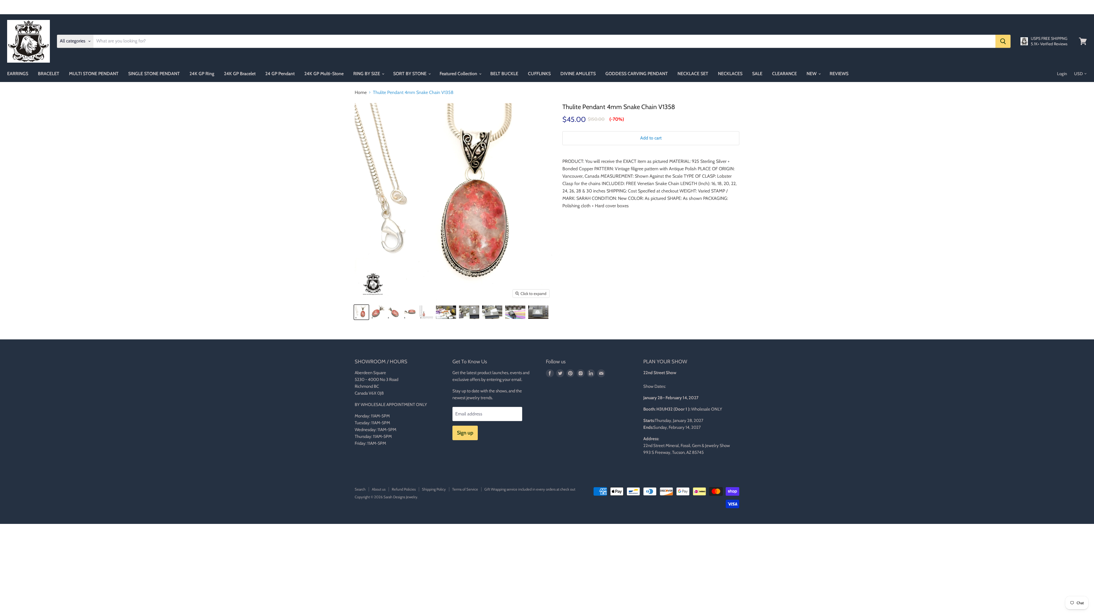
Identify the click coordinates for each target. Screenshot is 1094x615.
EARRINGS (17, 73)
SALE (757, 73)
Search (360, 489)
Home (361, 92)
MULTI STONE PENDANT (94, 73)
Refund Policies (404, 489)
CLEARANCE (784, 73)
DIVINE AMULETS (578, 73)
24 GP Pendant (280, 73)
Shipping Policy (434, 489)
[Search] (1003, 41)
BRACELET (48, 73)
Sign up (465, 433)
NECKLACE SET (692, 73)
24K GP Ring (201, 73)
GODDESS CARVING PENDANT (636, 73)
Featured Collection (459, 73)
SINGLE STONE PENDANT (154, 73)
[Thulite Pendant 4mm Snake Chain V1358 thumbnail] (361, 312)
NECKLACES (730, 73)
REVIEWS (839, 73)
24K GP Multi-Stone (324, 73)
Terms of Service (465, 489)
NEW (812, 73)
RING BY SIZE (367, 73)
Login (1062, 73)
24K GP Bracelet (240, 73)
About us (378, 489)
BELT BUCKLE (504, 73)
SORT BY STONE (410, 73)
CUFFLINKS (539, 73)
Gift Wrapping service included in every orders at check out (529, 489)
